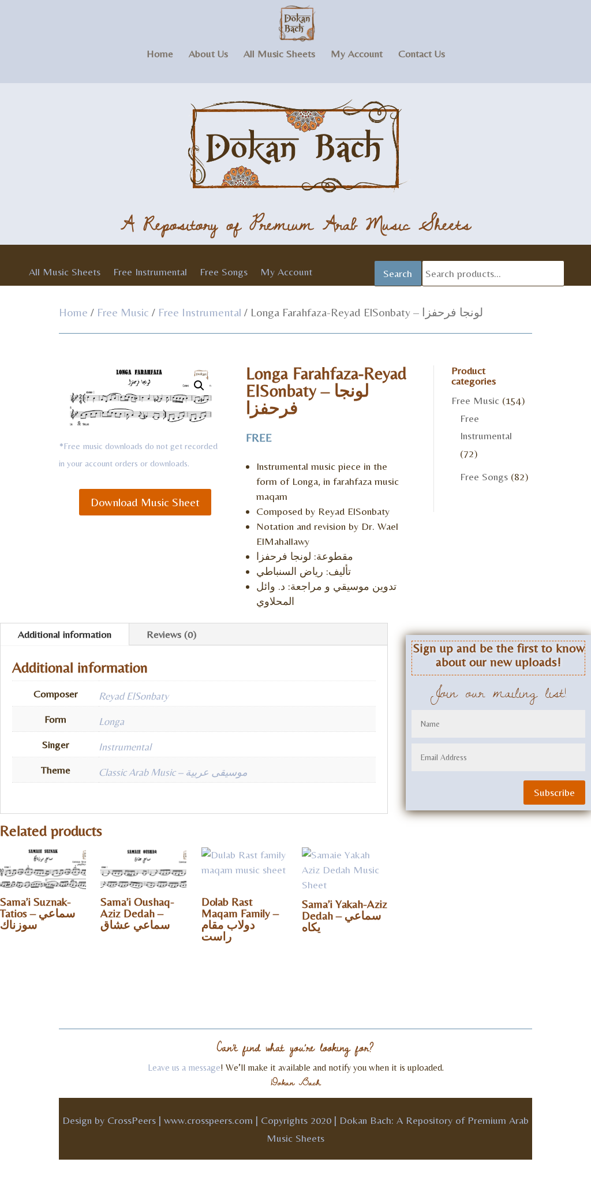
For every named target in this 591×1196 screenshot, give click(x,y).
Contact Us (421, 54)
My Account (357, 54)
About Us (208, 54)
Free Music (123, 312)
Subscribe (554, 792)
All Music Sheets (279, 54)
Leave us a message (184, 1067)
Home (160, 54)
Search (397, 273)
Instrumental (125, 747)
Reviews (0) (172, 634)
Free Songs (224, 273)
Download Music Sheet (145, 502)
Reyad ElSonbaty (134, 696)
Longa (111, 721)
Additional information (64, 634)
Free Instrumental (150, 273)
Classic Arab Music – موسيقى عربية (173, 772)
